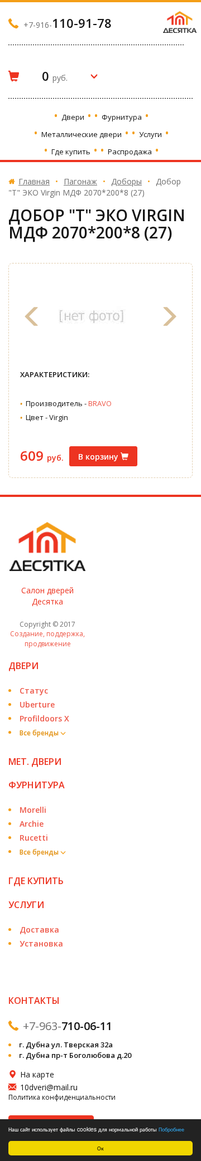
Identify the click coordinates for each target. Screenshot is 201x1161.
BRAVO (100, 403)
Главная (34, 181)
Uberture (37, 704)
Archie (32, 823)
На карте (37, 1074)
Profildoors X (44, 718)
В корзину (99, 456)
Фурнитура (122, 117)
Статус (34, 690)
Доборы (126, 181)
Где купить (71, 152)
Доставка (39, 929)
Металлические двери (82, 134)
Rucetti (34, 837)
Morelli (33, 809)
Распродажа (131, 152)
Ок (100, 1148)
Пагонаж (80, 181)
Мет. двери (34, 761)
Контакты (34, 1000)
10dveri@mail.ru (49, 1087)
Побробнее (171, 1129)
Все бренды (40, 733)
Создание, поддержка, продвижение (47, 638)
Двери (73, 117)
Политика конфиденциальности (62, 1097)
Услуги (151, 134)
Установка (41, 943)
